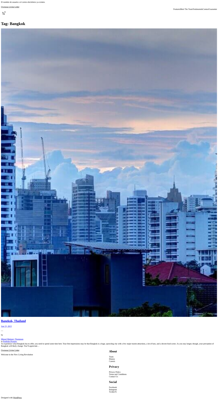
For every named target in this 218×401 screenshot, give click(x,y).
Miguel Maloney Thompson (12, 339)
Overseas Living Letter (10, 7)
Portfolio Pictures (10, 341)
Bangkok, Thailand (13, 321)
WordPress (17, 398)
